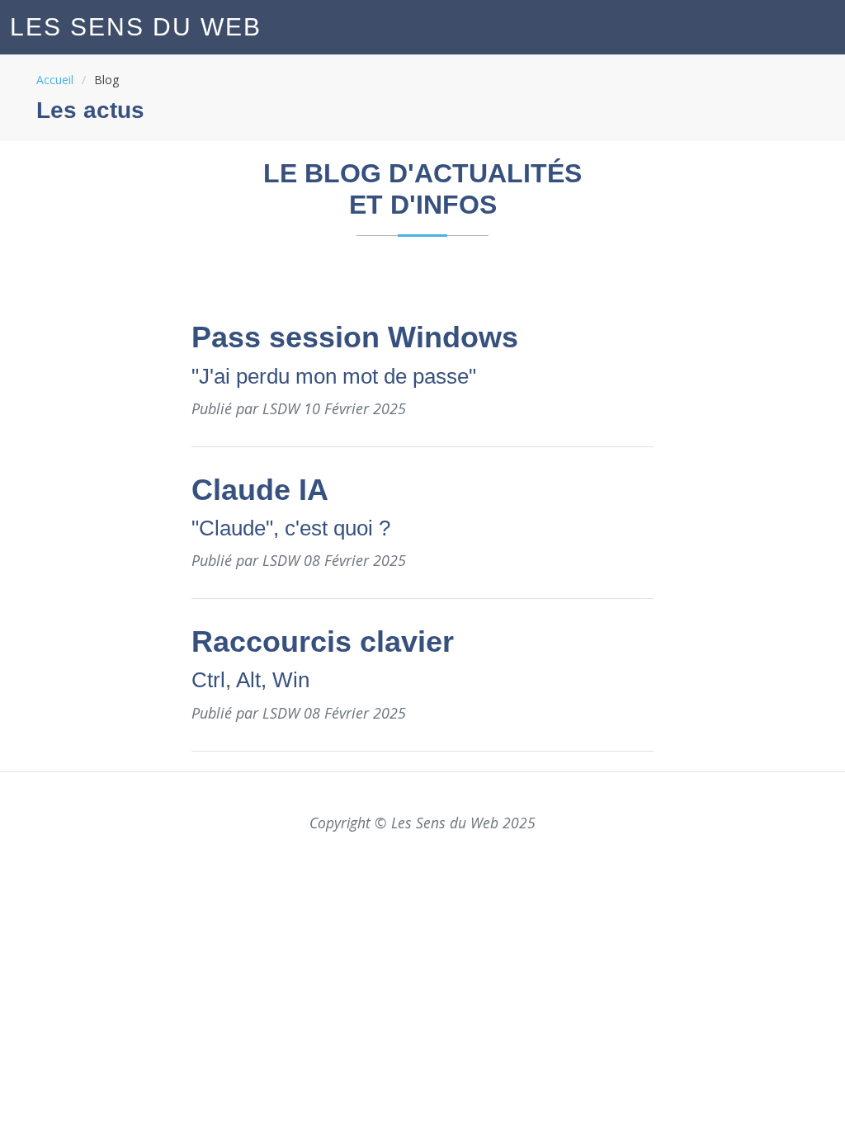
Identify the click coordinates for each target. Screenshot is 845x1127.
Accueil (54, 79)
